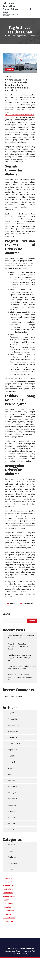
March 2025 (12, 780)
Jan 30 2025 (9, 76)
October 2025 (13, 737)
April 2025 (11, 774)
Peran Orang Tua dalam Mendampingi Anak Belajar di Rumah (19, 646)
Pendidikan (12, 857)
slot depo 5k (7, 882)
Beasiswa (11, 845)
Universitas (9, 69)
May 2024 (11, 823)
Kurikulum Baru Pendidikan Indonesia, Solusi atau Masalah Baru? (20, 677)
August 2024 (12, 805)
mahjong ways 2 (9, 896)
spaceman (7, 914)
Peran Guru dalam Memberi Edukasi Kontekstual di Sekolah (22, 667)
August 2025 (12, 750)
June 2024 (11, 817)
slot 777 (6, 900)
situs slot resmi (8, 911)
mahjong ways (8, 886)
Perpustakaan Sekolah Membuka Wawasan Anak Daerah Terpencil (21, 636)
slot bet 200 (7, 878)
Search (6, 614)
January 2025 (13, 793)
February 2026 (13, 719)
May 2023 (11, 830)
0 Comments (28, 603)
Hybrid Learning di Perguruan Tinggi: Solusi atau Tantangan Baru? (19, 657)
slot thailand (8, 889)
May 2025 (11, 768)
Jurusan (11, 851)
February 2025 (13, 787)
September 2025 (14, 744)
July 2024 (11, 811)
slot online (7, 907)
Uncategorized (13, 863)
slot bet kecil (8, 893)
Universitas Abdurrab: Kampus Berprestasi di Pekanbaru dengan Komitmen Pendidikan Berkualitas (16, 85)
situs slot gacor (9, 903)
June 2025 (11, 762)
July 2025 (11, 756)
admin (12, 603)
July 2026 (11, 713)
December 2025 (13, 725)
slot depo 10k (8, 921)
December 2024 (13, 799)
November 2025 (13, 731)
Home (7, 36)
